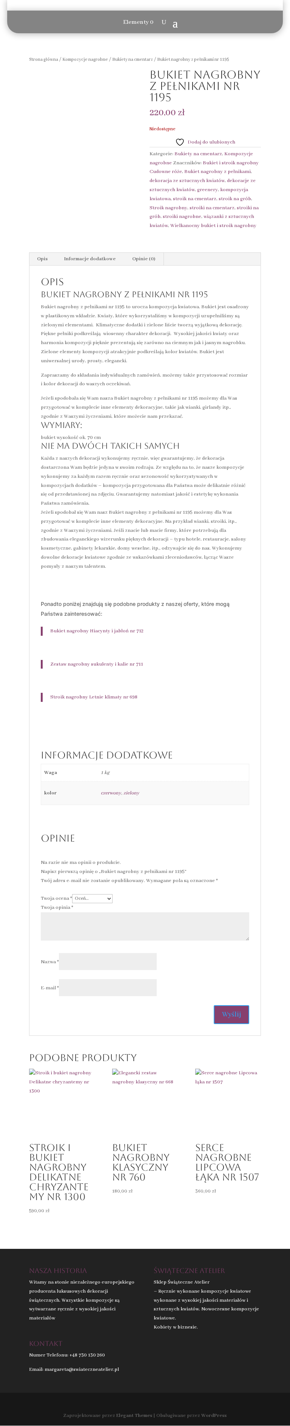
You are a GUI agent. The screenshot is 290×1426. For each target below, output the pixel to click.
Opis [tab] (42, 259)
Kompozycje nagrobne (85, 59)
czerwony (111, 793)
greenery (207, 190)
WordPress (214, 1415)
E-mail (50, 988)
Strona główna (43, 59)
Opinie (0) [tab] (143, 259)
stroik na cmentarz (194, 199)
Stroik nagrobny (168, 208)
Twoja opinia (57, 907)
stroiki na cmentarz (212, 208)
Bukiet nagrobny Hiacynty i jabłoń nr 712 (96, 631)
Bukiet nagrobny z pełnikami (217, 171)
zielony (131, 793)
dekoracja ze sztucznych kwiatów (187, 181)
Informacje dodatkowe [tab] (90, 259)
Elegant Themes (134, 1415)
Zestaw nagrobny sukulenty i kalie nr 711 (96, 664)
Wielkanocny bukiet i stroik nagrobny (213, 225)
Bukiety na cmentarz (132, 59)
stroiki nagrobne (182, 216)
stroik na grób (235, 199)
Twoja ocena (56, 898)
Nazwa (50, 962)
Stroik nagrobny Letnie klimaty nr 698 (93, 697)
